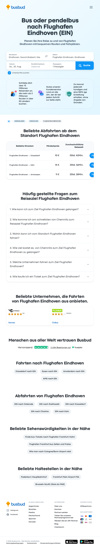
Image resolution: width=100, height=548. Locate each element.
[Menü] (91, 7)
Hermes (11, 322)
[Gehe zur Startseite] (15, 7)
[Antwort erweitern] (88, 209)
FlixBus (55, 322)
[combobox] (24, 56)
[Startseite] (8, 121)
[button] (46, 56)
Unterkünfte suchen (20, 73)
